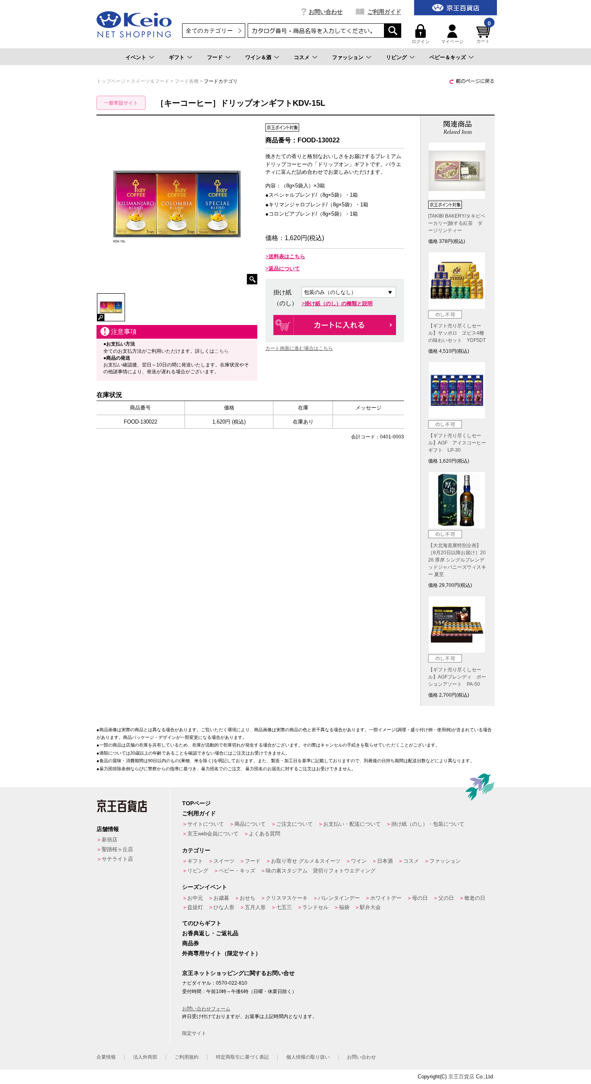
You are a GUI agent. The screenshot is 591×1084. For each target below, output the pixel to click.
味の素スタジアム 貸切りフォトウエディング (321, 871)
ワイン (359, 861)
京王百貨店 (461, 1077)
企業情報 (106, 1057)
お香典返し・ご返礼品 (210, 933)
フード (215, 57)
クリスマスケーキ (287, 898)
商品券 (190, 943)
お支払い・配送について (352, 824)
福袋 (344, 907)
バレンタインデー (339, 898)
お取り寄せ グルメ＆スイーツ (306, 861)
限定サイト (194, 1033)
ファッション (347, 57)
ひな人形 (223, 907)
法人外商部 (145, 1057)
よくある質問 (264, 834)
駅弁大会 (370, 907)
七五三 (284, 907)
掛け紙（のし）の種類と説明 (339, 303)
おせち (247, 898)
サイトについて (205, 824)
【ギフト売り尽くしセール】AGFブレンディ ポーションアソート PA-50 (457, 677)
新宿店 (109, 840)
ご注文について (294, 824)
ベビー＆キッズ (447, 57)
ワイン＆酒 (258, 57)
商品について (250, 824)
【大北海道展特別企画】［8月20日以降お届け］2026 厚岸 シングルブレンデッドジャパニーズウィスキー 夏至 (457, 560)
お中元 (195, 898)
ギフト (177, 57)
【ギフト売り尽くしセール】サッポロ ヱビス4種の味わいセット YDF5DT (457, 333)
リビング (396, 57)
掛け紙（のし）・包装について (427, 824)
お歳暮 (221, 898)
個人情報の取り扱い (308, 1057)
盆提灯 (195, 907)
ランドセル (315, 907)
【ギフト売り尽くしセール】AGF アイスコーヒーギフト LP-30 (457, 443)
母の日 (420, 898)
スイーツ (223, 861)
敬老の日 (474, 898)
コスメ (302, 57)
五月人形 (255, 907)
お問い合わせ (326, 11)
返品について (284, 268)
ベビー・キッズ (237, 871)
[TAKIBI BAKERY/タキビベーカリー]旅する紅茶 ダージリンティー (456, 223)
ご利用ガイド (384, 11)
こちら (221, 351)
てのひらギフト (202, 923)
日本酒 (385, 861)
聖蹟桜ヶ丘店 (117, 849)
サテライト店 (117, 859)
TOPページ (196, 803)
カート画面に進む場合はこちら (299, 348)
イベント (135, 57)
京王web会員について (212, 834)
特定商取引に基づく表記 (242, 1057)
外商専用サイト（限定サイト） (221, 953)
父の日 (446, 898)
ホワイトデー (386, 898)
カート (483, 34)
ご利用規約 (186, 1057)
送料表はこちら (287, 256)
